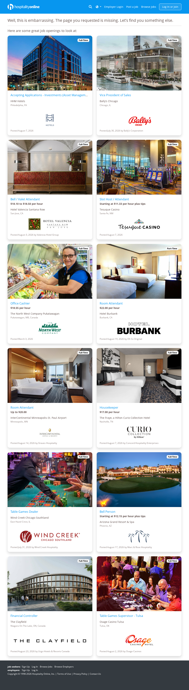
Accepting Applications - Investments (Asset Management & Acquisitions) (61, 95)
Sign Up (26, 666)
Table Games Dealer (24, 512)
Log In (35, 666)
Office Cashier (20, 303)
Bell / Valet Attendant (25, 199)
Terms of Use (64, 673)
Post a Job (132, 6)
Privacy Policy (80, 673)
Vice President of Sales (115, 95)
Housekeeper (109, 407)
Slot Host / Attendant (114, 199)
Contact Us (95, 673)
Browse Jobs (148, 6)
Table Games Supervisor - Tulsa (121, 616)
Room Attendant (111, 303)
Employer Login (113, 6)
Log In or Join (170, 6)
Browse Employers (64, 666)
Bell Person (107, 512)
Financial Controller (24, 616)
